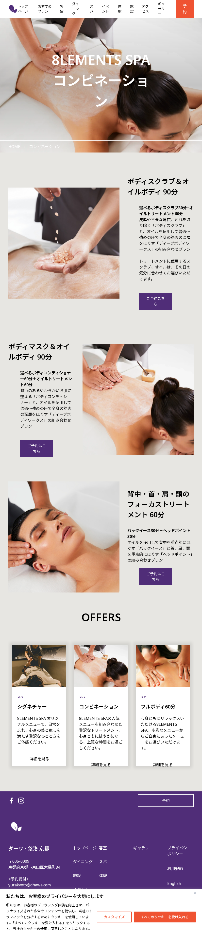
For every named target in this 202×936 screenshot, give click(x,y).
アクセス (145, 9)
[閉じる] (197, 893)
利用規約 (175, 868)
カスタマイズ (114, 917)
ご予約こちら (155, 301)
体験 (119, 9)
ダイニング (75, 8)
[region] (101, 912)
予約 (185, 9)
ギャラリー (161, 8)
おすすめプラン (45, 9)
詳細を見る (39, 759)
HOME (14, 146)
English (174, 883)
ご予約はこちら (36, 448)
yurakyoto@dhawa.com (29, 885)
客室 (62, 9)
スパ (91, 9)
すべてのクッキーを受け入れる (165, 917)
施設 (132, 9)
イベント (105, 9)
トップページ (23, 9)
